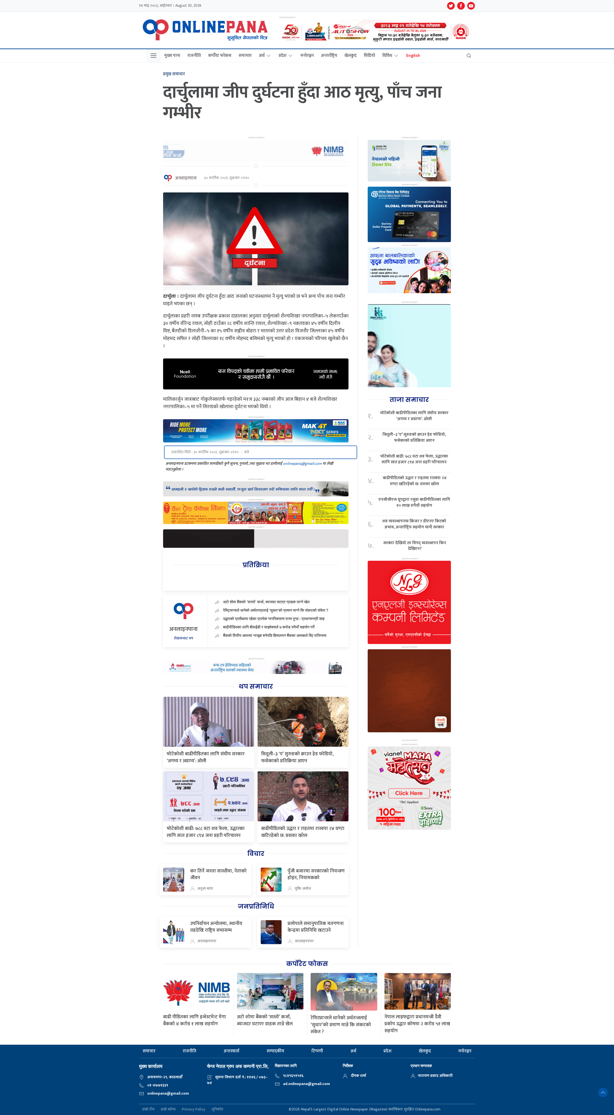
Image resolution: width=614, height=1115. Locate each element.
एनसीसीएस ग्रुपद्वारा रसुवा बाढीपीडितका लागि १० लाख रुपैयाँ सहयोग (414, 502)
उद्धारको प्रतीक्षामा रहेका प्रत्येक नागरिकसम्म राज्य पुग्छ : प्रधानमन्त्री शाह (274, 618)
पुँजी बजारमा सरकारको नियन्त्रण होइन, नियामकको (316, 874)
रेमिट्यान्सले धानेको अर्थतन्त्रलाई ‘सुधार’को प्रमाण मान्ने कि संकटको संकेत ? (275, 610)
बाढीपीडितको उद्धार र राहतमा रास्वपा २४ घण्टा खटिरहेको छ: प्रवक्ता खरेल (302, 832)
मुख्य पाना (172, 55)
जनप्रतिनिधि (256, 906)
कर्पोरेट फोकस (219, 55)
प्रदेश (282, 55)
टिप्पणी (317, 1051)
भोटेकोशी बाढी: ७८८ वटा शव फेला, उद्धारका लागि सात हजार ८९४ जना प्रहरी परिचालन (206, 832)
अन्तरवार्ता (231, 1051)
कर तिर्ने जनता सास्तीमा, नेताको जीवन (218, 874)
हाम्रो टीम (148, 1110)
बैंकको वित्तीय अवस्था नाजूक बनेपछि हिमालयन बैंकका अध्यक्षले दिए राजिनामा (274, 635)
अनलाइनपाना (186, 178)
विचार (255, 853)
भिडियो (369, 55)
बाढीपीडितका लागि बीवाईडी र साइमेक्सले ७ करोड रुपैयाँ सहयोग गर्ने (268, 627)
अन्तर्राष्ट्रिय (329, 55)
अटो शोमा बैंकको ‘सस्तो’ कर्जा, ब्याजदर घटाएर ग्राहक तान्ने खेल (266, 601)
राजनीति (194, 55)
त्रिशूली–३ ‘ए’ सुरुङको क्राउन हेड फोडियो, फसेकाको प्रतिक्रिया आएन (297, 757)
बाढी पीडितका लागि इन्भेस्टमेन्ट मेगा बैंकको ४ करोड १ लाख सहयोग (194, 1020)
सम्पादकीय (275, 1051)
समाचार (245, 55)
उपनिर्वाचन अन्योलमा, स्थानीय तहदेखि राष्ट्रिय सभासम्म (216, 926)
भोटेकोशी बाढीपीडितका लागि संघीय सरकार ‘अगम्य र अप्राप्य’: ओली (206, 757)
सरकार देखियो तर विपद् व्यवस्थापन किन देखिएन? (414, 546)
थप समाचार (256, 686)
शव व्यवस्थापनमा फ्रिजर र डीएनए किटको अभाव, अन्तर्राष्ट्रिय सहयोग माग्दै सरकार (414, 524)
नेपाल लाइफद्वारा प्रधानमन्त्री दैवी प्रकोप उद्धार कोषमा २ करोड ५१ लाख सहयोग (417, 1024)
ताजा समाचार (409, 399)
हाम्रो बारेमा (168, 1110)
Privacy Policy (193, 1110)
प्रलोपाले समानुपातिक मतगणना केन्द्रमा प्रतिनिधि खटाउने (316, 926)
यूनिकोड (217, 1110)
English (413, 55)
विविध (387, 55)
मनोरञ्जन (307, 55)
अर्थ (262, 55)
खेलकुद (350, 55)
